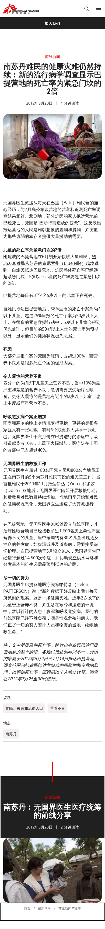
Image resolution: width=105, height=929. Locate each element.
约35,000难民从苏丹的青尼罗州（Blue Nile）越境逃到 (51, 263)
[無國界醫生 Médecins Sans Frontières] (21, 9)
